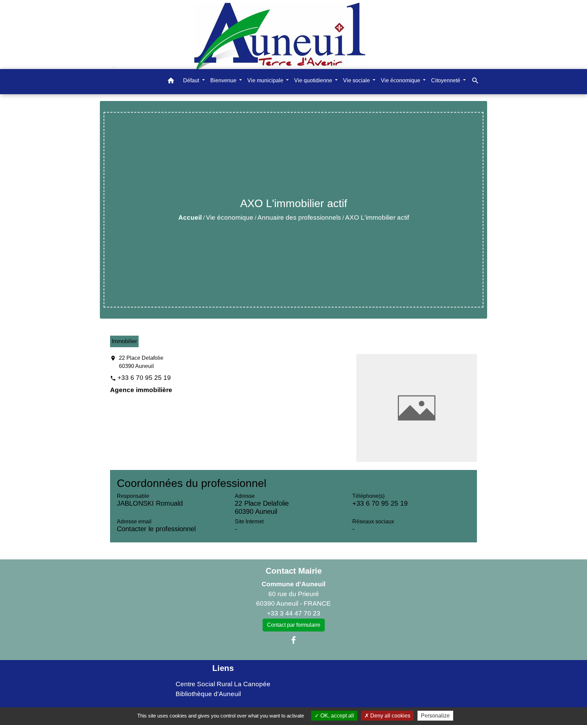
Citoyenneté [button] (446, 80)
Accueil (190, 217)
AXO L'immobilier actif (377, 217)
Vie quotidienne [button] (314, 80)
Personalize (435, 716)
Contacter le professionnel (156, 529)
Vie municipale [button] (266, 80)
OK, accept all (336, 716)
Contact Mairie (294, 570)
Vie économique (229, 217)
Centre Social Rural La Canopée (223, 684)
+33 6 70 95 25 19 (144, 377)
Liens (223, 668)
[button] (170, 82)
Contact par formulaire (293, 625)
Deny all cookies (389, 716)
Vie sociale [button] (357, 80)
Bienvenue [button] (224, 80)
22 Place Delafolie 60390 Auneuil (141, 362)
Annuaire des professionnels (299, 217)
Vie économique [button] (401, 80)
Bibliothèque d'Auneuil (208, 693)
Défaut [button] (191, 80)
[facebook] (293, 640)
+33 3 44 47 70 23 (293, 613)
